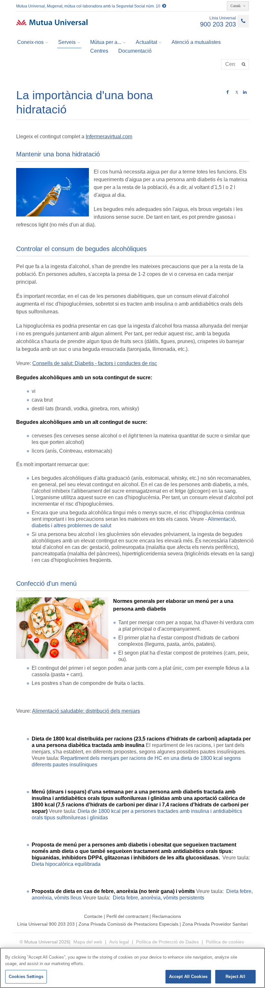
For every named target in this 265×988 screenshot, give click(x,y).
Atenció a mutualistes (196, 42)
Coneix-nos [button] (30, 42)
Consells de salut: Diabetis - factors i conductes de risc (94, 363)
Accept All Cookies (188, 976)
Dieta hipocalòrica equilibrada (66, 864)
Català (235, 6)
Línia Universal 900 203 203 (46, 924)
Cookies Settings (26, 976)
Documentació (135, 51)
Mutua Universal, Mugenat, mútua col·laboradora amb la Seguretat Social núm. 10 (89, 6)
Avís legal (119, 941)
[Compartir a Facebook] (227, 92)
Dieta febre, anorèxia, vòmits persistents (158, 897)
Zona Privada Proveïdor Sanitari (215, 924)
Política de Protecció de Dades (167, 941)
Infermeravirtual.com (109, 136)
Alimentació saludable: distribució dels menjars (86, 711)
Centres (99, 51)
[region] (132, 968)
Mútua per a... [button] (105, 42)
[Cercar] (244, 64)
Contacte (93, 916)
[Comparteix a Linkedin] (245, 92)
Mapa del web (88, 941)
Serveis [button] (67, 42)
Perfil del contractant (127, 916)
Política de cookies (225, 941)
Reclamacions (166, 916)
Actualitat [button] (146, 42)
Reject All (235, 976)
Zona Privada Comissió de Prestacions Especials (128, 924)
